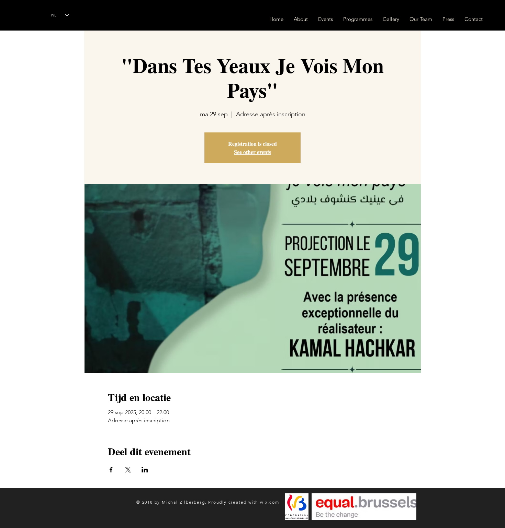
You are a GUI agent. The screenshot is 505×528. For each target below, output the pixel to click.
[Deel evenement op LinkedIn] (145, 469)
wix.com (269, 502)
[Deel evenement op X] (128, 469)
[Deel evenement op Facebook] (111, 469)
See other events (252, 152)
